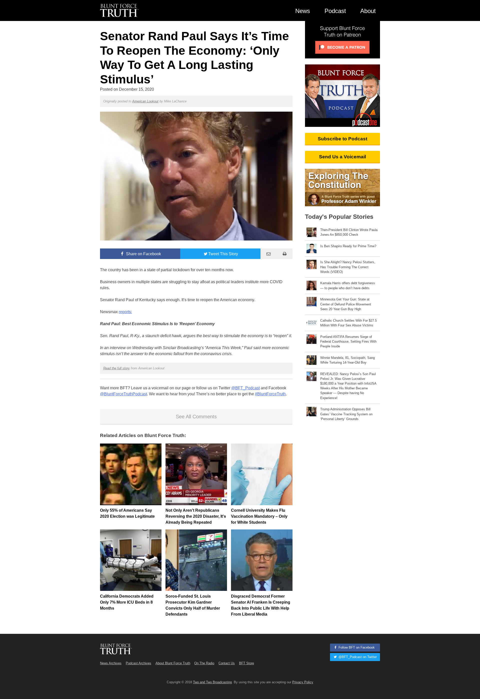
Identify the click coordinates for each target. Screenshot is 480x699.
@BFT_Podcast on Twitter (357, 657)
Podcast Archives (138, 663)
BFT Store (246, 663)
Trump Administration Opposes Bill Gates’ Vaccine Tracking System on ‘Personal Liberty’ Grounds (346, 414)
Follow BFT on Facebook (356, 647)
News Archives (111, 663)
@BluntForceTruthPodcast (123, 394)
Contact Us (226, 663)
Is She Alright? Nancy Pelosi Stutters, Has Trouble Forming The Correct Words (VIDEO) (347, 266)
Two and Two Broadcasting (212, 682)
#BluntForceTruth (270, 394)
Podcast (335, 10)
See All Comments (196, 416)
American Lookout (145, 101)
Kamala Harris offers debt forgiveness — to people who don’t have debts (347, 285)
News (302, 10)
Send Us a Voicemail (342, 156)
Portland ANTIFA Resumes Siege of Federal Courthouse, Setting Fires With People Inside (348, 341)
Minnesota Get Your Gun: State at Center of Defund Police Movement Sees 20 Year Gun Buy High (345, 304)
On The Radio (204, 663)
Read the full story (116, 368)
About (368, 10)
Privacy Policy (302, 682)
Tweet (223, 254)
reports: (125, 312)
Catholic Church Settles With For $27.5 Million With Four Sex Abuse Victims (348, 323)
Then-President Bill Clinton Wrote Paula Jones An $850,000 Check (349, 232)
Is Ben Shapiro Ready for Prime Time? (348, 246)
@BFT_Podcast (245, 388)
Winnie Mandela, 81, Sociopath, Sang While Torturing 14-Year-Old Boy (347, 360)
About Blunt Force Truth (173, 663)
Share (143, 254)
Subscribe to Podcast (342, 138)
